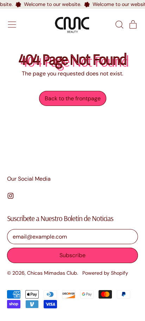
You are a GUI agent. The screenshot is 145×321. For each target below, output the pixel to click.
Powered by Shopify (105, 273)
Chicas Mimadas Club (52, 273)
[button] (119, 24)
